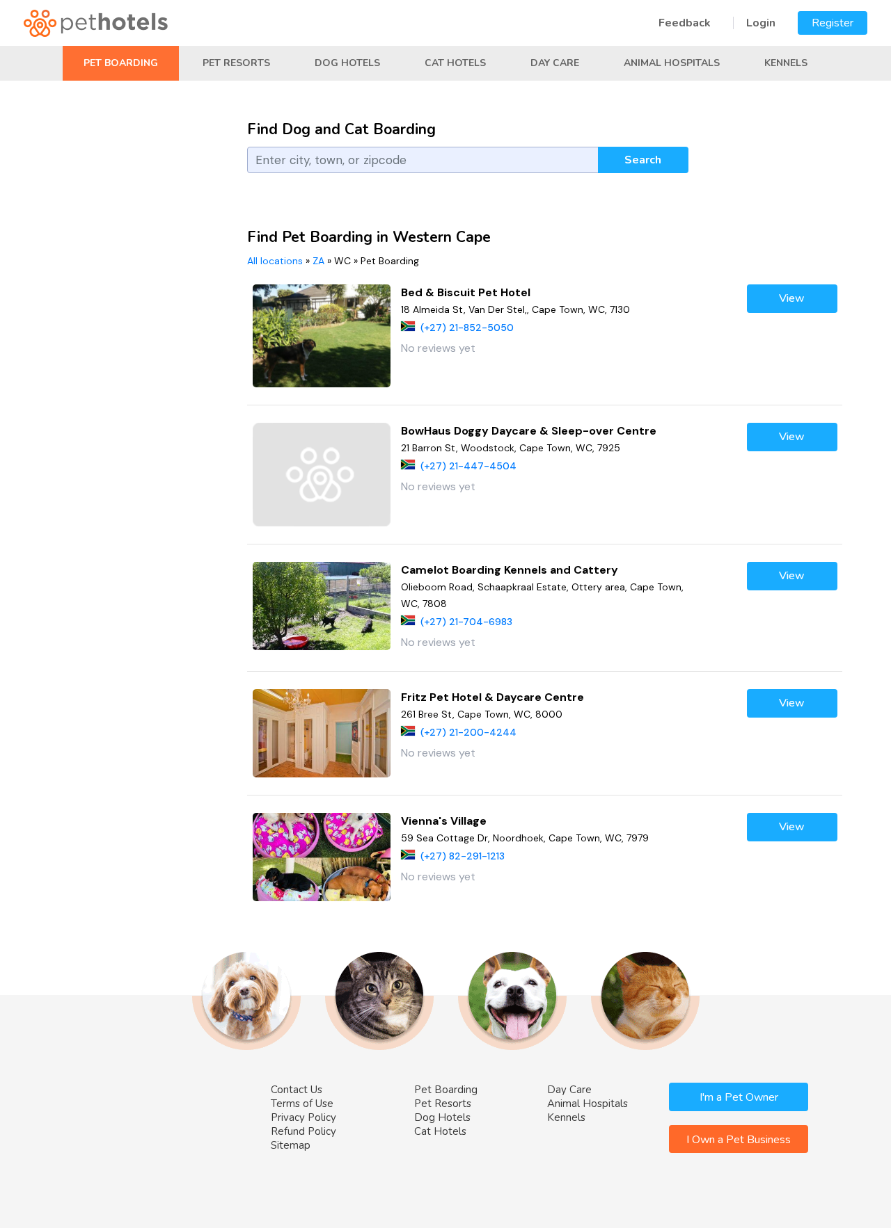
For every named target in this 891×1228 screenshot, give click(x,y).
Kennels (785, 63)
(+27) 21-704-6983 (466, 621)
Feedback (685, 23)
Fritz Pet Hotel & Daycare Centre (492, 697)
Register (832, 23)
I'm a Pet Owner (739, 1097)
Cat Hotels (455, 63)
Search (642, 160)
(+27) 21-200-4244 (468, 732)
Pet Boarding (121, 63)
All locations (275, 261)
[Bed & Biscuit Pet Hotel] (322, 336)
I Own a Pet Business (738, 1139)
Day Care (554, 63)
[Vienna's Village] (322, 857)
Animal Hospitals (672, 63)
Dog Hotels (347, 63)
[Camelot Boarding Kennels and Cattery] (322, 606)
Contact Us (296, 1090)
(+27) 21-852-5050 (467, 327)
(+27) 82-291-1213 (462, 856)
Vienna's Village (444, 821)
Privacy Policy (303, 1117)
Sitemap (290, 1145)
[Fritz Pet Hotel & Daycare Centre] (322, 733)
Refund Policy (303, 1131)
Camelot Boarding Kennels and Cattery (509, 570)
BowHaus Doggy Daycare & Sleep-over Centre (528, 430)
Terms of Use (302, 1103)
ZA (318, 261)
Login (760, 23)
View (792, 298)
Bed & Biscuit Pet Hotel (465, 292)
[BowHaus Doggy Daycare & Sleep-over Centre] (322, 474)
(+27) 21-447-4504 (468, 466)
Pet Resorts (236, 63)
